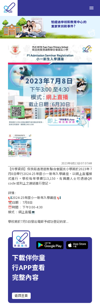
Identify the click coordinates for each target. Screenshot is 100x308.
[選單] (91, 8)
